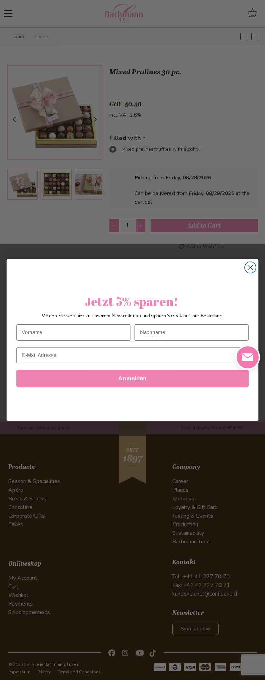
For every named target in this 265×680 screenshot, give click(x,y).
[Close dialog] (250, 267)
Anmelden (132, 378)
